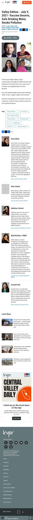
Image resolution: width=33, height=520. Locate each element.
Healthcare (16, 122)
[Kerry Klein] (5, 141)
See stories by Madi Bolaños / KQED (20, 276)
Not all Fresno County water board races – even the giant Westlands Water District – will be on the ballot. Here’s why (22, 323)
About (5, 458)
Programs (6, 462)
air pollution (24, 111)
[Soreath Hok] (5, 287)
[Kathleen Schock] (5, 211)
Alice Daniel (15, 186)
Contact (5, 473)
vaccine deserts (22, 126)
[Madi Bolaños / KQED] (5, 238)
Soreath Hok (14, 29)
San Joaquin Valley (13, 115)
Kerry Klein (11, 26)
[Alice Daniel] (5, 189)
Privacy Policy (7, 484)
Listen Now (16, 418)
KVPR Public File (7, 498)
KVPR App (6, 469)
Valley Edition (11, 111)
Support (5, 480)
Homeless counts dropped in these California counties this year (22, 361)
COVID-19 (10, 126)
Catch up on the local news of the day (16, 406)
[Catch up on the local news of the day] (16, 387)
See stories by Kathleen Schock (21, 228)
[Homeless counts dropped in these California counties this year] (7, 361)
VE (8, 122)
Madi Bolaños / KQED (10, 28)
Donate (27, 2)
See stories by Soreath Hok (19, 304)
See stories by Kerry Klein (19, 179)
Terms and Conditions (9, 487)
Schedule (5, 466)
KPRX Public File (7, 495)
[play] (3, 518)
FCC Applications (7, 491)
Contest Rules (7, 502)
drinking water (24, 119)
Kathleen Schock (10, 27)
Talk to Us (6, 477)
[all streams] (31, 518)
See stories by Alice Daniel (19, 201)
